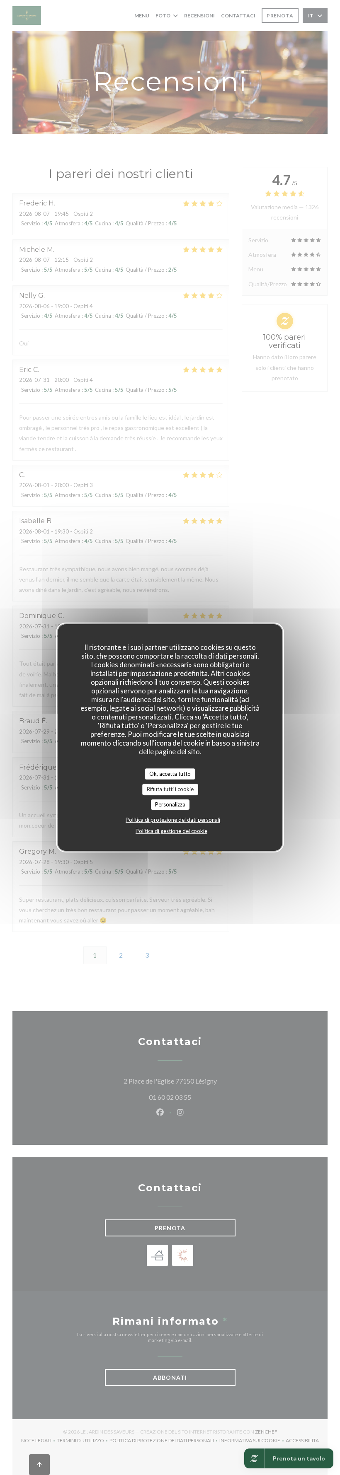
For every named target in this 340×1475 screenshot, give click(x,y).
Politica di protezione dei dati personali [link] (173, 819)
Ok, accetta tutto (170, 773)
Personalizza (170, 804)
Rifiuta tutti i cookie (170, 789)
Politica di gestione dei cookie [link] (171, 831)
